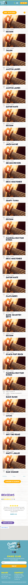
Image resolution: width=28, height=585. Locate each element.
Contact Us (17, 579)
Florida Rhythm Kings (15, 238)
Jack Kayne (12, 144)
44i (25, 582)
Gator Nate (12, 106)
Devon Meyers (13, 162)
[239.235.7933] (14, 3)
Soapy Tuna (12, 200)
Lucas (9, 415)
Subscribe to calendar (12, 481)
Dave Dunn (11, 396)
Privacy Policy (12, 582)
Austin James (13, 69)
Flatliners (11, 295)
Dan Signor (12, 471)
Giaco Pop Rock (14, 354)
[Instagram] (15, 552)
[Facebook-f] (13, 552)
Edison (9, 31)
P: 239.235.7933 (18, 577)
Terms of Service (18, 582)
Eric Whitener (14, 181)
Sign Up (14, 566)
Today (14, 476)
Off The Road (13, 434)
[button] (17, 3)
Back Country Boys (13, 315)
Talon (9, 50)
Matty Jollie (13, 453)
